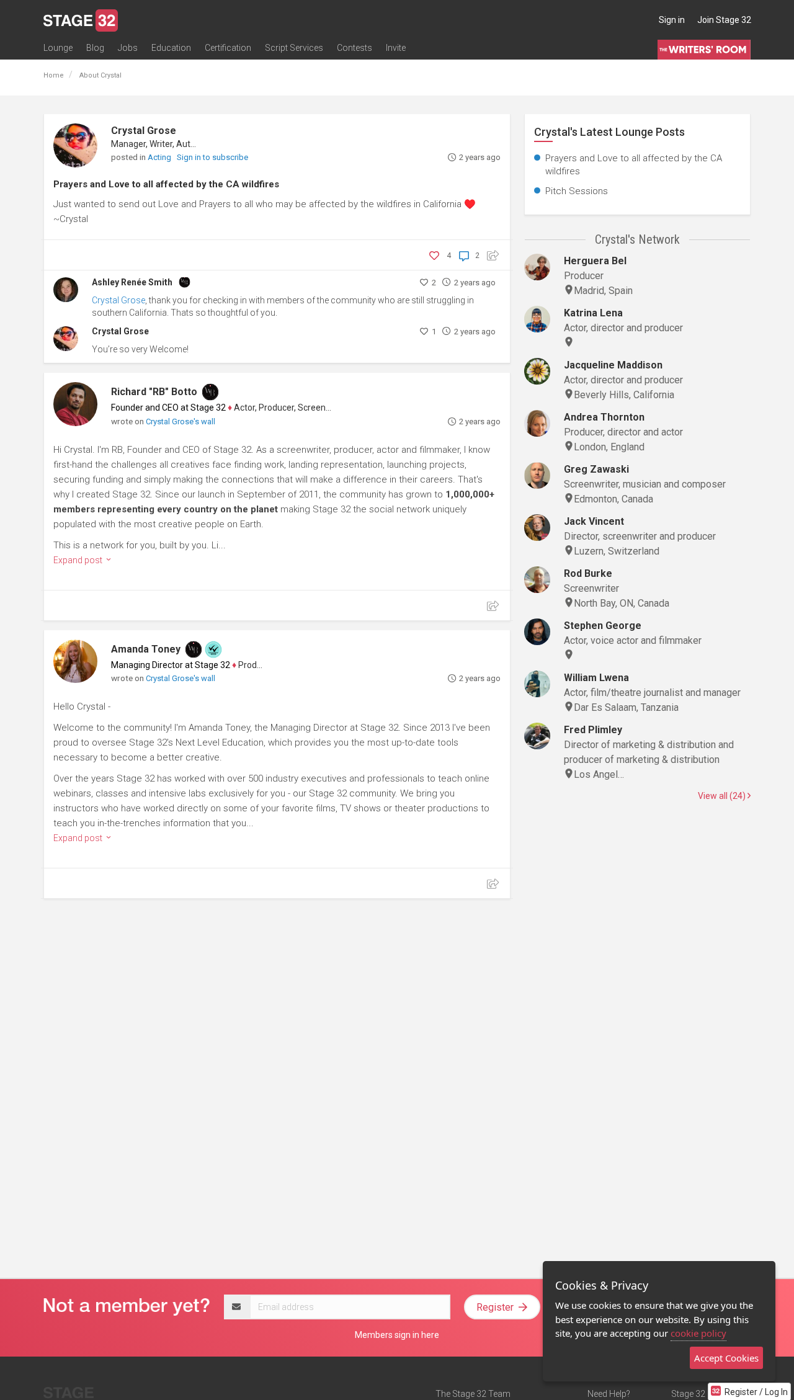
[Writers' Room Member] (184, 281)
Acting (160, 157)
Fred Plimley (593, 730)
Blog (95, 48)
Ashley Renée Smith (132, 282)
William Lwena (596, 678)
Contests (354, 48)
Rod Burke (588, 573)
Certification (228, 48)
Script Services (294, 48)
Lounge (58, 48)
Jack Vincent (594, 521)
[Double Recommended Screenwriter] (213, 649)
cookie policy (698, 1333)
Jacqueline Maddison (613, 365)
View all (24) (722, 796)
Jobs (128, 48)
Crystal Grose (143, 130)
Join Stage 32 (724, 20)
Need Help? (608, 1394)
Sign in (672, 20)
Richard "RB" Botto (154, 392)
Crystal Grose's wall (180, 421)
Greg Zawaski (596, 469)
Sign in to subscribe (212, 157)
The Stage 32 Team (473, 1394)
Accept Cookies (726, 1358)
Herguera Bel (595, 261)
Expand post (78, 560)
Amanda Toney (146, 649)
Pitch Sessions (576, 191)
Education (171, 48)
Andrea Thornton (604, 417)
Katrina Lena (593, 313)
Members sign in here (397, 1335)
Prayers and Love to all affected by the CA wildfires (166, 184)
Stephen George (602, 625)
